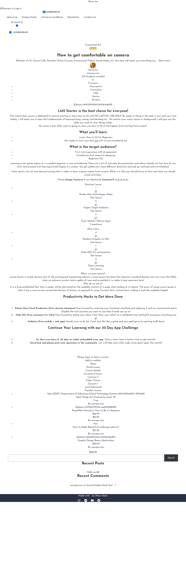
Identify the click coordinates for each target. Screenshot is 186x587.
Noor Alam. (101, 495)
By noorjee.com (96, 404)
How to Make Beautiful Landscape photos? (96, 427)
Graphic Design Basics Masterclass (96, 440)
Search (93, 452)
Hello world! (93, 472)
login (87, 357)
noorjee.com (93, 73)
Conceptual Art (93, 45)
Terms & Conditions (52, 17)
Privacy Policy (29, 17)
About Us (12, 17)
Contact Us (90, 17)
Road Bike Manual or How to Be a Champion (96, 410)
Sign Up (96, 582)
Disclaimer (73, 17)
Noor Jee (93, 1)
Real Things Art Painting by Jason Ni (96, 397)
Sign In (104, 582)
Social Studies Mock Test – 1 (101, 485)
